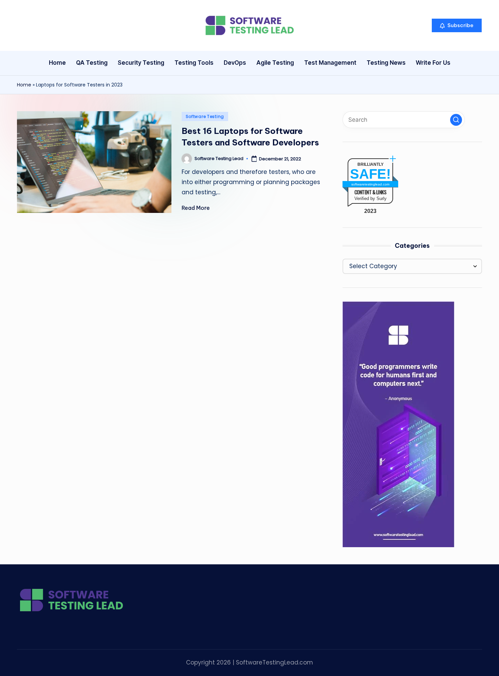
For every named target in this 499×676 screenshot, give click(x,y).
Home (24, 84)
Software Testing (205, 116)
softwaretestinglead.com (370, 184)
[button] (456, 25)
